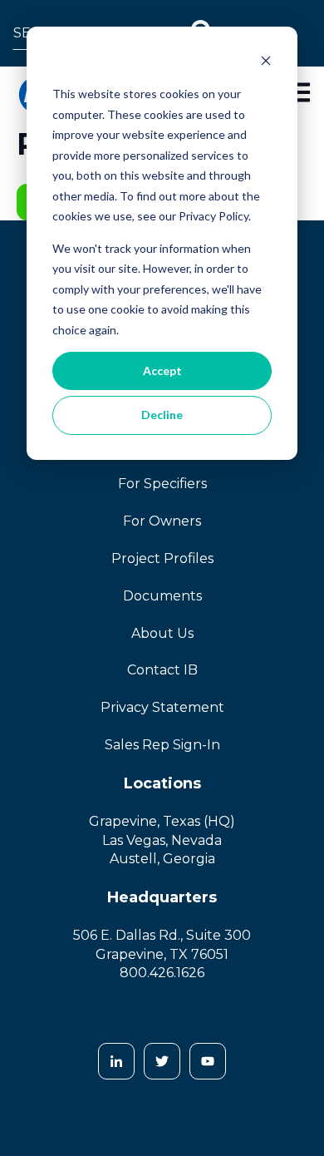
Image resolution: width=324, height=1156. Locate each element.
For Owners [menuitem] (162, 521)
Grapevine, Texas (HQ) (162, 821)
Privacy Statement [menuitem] (162, 707)
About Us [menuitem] (162, 633)
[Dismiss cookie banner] (266, 62)
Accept (162, 370)
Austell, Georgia (162, 859)
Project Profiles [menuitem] (162, 558)
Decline (162, 415)
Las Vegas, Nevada (162, 840)
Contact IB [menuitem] (162, 670)
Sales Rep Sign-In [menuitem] (162, 745)
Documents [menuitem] (162, 596)
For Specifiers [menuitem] (162, 484)
